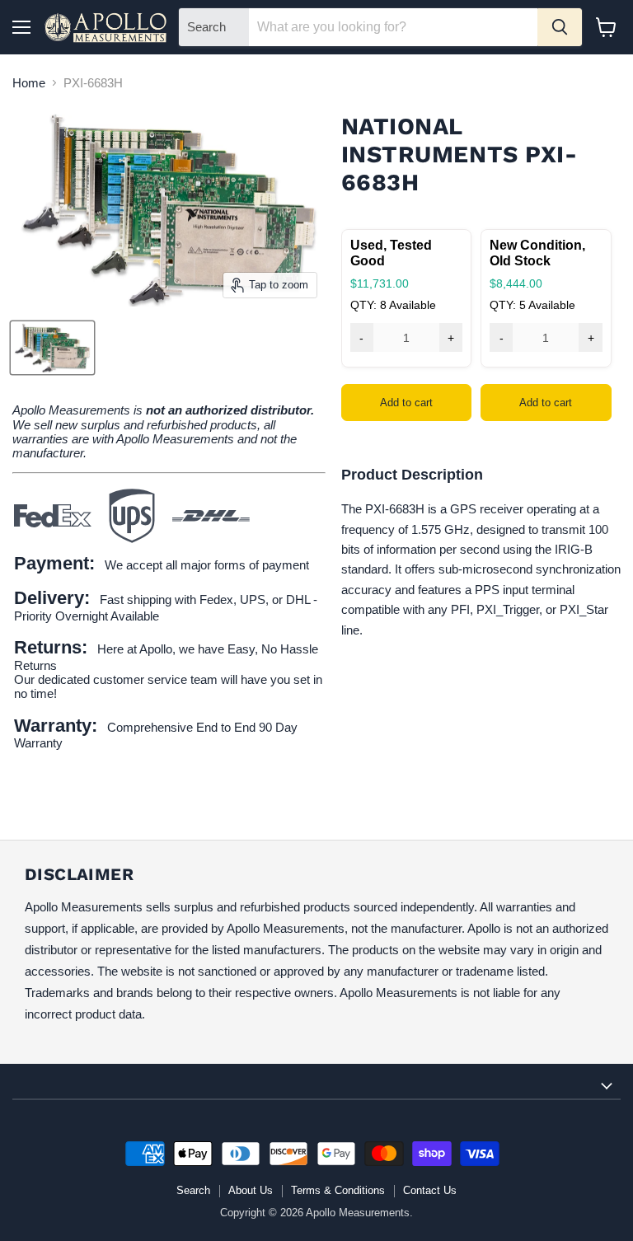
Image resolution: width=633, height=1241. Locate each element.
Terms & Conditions (338, 1190)
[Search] (559, 27)
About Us (250, 1190)
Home (28, 83)
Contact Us (430, 1190)
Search (193, 1190)
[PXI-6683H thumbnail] (52, 347)
